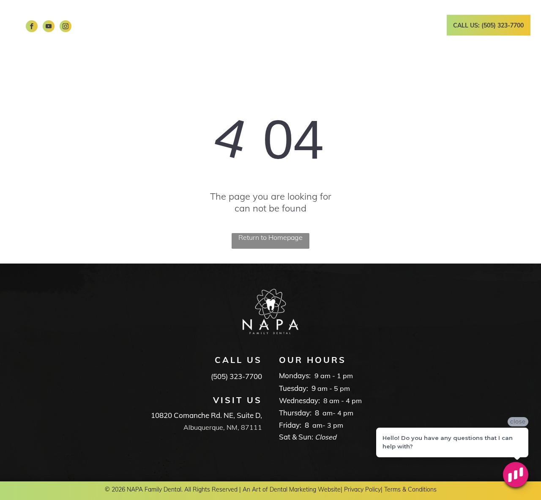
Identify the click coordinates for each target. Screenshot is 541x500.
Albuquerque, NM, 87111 (222, 427)
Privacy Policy (362, 489)
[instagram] (65, 27)
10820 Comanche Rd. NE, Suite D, (206, 415)
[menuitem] (169, 17)
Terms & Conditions (410, 489)
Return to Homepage (270, 237)
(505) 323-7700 (236, 376)
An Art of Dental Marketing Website (292, 489)
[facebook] (32, 27)
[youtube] (49, 27)
